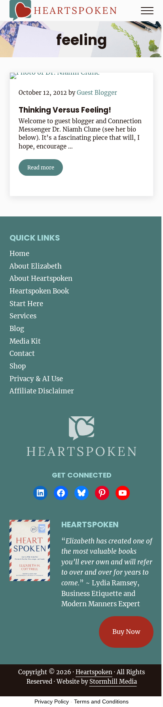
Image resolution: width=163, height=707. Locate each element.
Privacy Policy (51, 701)
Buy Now (126, 632)
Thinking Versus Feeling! (65, 110)
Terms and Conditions (101, 701)
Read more (45, 168)
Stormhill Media (113, 681)
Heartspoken (94, 672)
